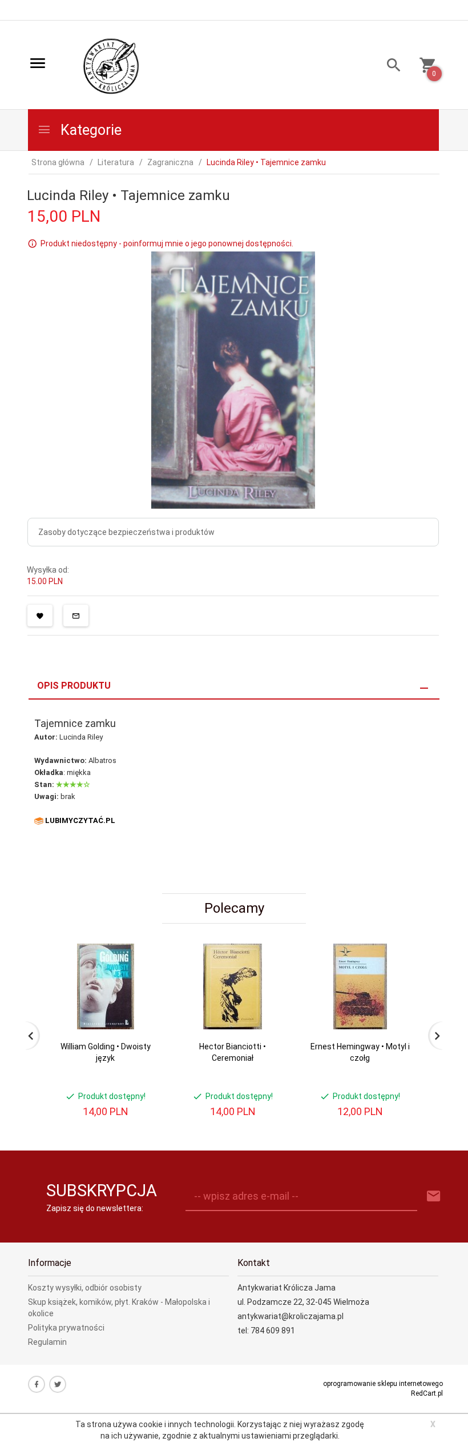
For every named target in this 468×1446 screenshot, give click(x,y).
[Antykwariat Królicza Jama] (111, 65)
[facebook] (36, 1384)
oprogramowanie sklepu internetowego (383, 1384)
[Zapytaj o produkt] (75, 615)
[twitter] (57, 1384)
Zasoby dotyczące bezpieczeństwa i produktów (126, 532)
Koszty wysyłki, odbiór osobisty (85, 1287)
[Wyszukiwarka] (389, 66)
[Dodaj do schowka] (40, 615)
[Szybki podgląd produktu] (142, 948)
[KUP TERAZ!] (141, 1007)
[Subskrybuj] (434, 1196)
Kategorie (89, 130)
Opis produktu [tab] (74, 685)
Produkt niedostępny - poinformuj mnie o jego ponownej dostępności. (167, 243)
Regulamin (47, 1342)
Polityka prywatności (66, 1327)
